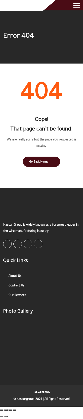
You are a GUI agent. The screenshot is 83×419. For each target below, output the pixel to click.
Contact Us (16, 286)
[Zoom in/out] (14, 410)
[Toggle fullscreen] (10, 410)
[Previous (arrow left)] (1, 416)
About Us (15, 276)
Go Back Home (39, 162)
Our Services (17, 295)
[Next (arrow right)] (6, 416)
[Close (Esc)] (1, 410)
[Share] (6, 410)
